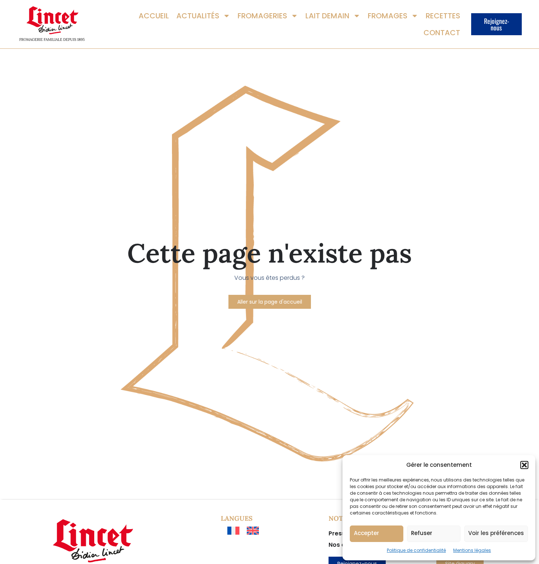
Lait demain (327, 16)
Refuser (421, 533)
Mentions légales (472, 550)
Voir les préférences (496, 533)
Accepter (366, 533)
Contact (441, 33)
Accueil (154, 16)
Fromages (387, 16)
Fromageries (262, 16)
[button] (524, 465)
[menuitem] (233, 531)
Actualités (197, 16)
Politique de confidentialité (416, 550)
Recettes (443, 16)
